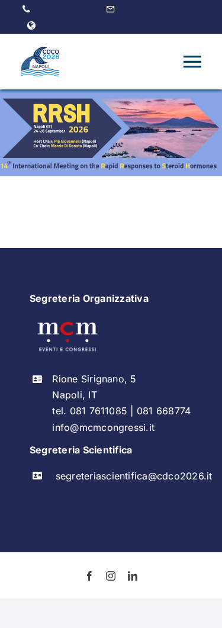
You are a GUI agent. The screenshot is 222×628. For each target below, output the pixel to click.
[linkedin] (132, 576)
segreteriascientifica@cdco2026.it (134, 476)
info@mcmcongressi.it (103, 427)
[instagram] (110, 576)
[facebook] (89, 576)
